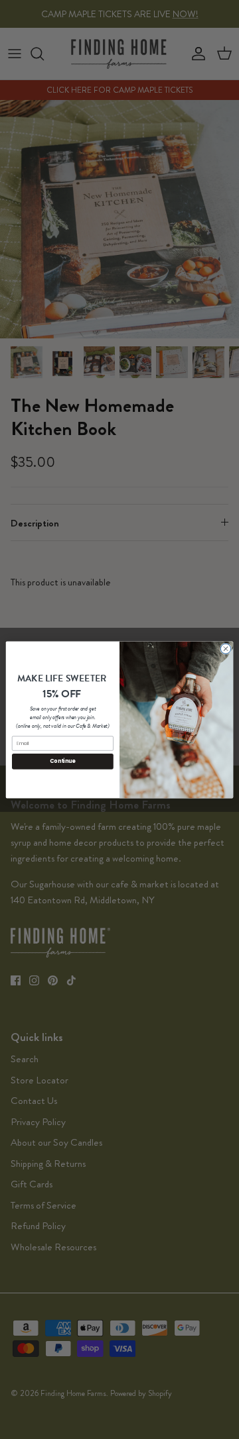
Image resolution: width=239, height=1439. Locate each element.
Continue (62, 761)
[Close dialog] (225, 648)
